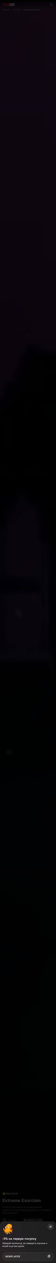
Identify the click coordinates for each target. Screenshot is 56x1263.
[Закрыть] (50, 1227)
